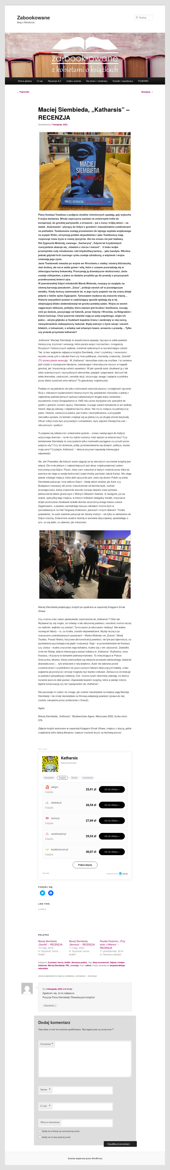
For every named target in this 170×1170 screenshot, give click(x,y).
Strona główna (25, 80)
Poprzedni (23, 91)
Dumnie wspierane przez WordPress (85, 1158)
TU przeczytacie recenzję (53, 360)
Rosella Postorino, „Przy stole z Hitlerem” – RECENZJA (112, 944)
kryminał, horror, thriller (59, 962)
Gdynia (113, 962)
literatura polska (79, 962)
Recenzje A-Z (54, 80)
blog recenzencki (101, 962)
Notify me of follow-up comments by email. (61, 1131)
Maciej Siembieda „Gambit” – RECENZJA (50, 942)
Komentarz (47, 1044)
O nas (40, 80)
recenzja (75, 965)
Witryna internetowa (50, 1122)
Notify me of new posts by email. (56, 1137)
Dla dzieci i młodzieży (96, 80)
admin (88, 965)
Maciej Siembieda (56, 965)
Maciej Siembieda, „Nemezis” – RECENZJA (82, 942)
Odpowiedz (50, 1005)
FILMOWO (143, 80)
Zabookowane (33, 17)
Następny (147, 91)
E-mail (45, 1106)
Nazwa (45, 1089)
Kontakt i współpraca (123, 80)
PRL (68, 965)
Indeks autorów (73, 80)
